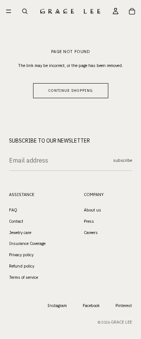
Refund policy (21, 266)
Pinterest (123, 306)
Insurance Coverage (27, 243)
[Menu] (8, 11)
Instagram (57, 306)
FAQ (13, 210)
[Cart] (132, 11)
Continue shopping (71, 90)
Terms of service (23, 277)
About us (92, 210)
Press (89, 221)
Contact (16, 221)
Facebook (91, 306)
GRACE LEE (121, 322)
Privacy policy (21, 254)
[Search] (25, 11)
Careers (91, 232)
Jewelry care (20, 232)
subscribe (122, 160)
